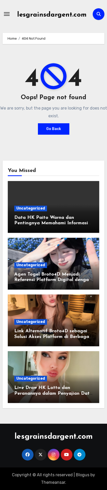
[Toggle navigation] (7, 14)
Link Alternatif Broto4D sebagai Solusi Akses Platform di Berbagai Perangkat (52, 337)
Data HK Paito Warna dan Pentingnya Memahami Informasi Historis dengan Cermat (51, 223)
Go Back (53, 129)
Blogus (82, 474)
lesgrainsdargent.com (51, 14)
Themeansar (53, 482)
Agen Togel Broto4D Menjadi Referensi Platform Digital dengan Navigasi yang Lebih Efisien (52, 280)
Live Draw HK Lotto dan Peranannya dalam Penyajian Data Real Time (53, 393)
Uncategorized (30, 208)
